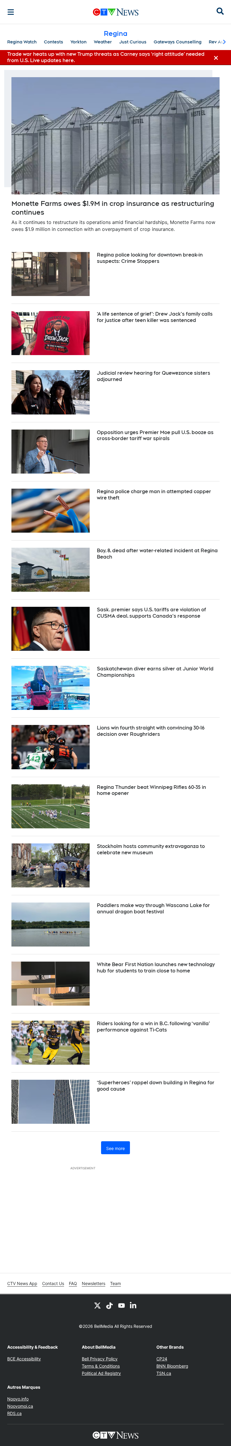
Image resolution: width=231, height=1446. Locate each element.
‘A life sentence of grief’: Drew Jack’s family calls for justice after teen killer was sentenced (155, 317)
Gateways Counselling (178, 41)
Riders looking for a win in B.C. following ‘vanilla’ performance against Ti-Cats (153, 1027)
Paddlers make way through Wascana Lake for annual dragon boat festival (153, 909)
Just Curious (132, 41)
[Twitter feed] (97, 1305)
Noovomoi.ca (20, 1406)
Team (115, 1283)
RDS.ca (14, 1413)
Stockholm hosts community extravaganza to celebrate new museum (151, 849)
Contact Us (53, 1283)
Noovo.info (18, 1398)
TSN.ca (163, 1373)
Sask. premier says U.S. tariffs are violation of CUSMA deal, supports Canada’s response (151, 613)
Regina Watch (22, 41)
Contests (53, 41)
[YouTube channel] (121, 1305)
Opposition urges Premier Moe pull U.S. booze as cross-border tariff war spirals (155, 436)
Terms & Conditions (101, 1366)
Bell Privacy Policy (100, 1358)
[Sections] (11, 12)
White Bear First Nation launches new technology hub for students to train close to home (156, 968)
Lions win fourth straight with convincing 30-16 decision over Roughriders (151, 731)
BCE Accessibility (24, 1358)
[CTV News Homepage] (115, 12)
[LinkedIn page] (133, 1305)
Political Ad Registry (101, 1373)
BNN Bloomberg (172, 1366)
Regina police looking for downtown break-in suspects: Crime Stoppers (150, 258)
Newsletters (93, 1283)
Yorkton (78, 41)
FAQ (73, 1283)
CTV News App (22, 1283)
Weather (103, 41)
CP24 (161, 1358)
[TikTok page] (109, 1305)
